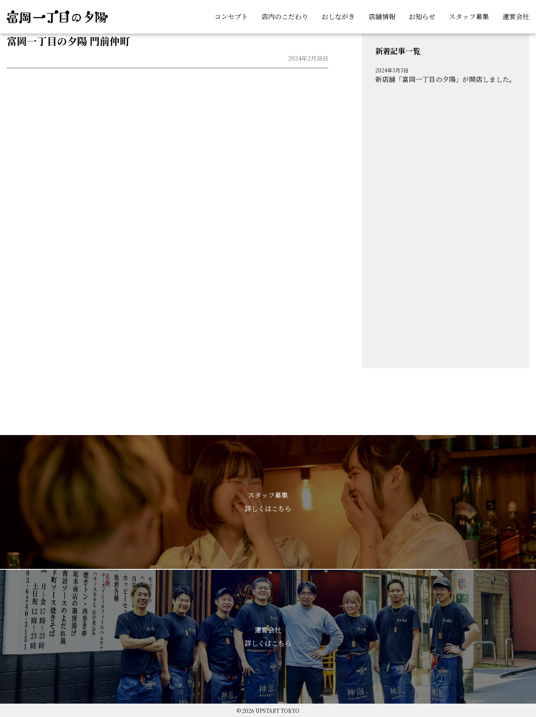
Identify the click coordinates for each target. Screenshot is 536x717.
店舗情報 (381, 16)
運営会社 (515, 16)
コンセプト (231, 16)
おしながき (338, 16)
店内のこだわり (284, 16)
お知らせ (422, 16)
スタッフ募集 (469, 16)
